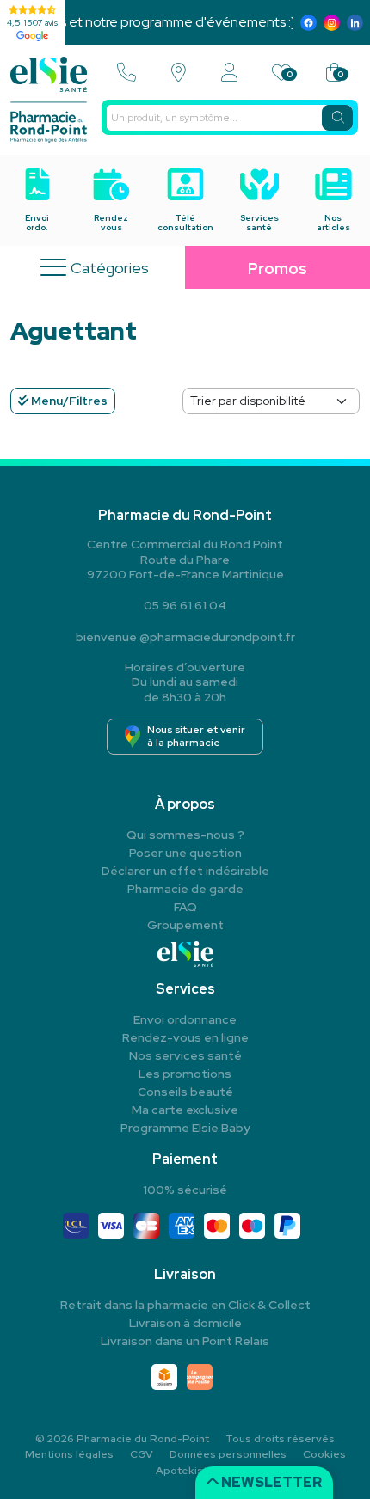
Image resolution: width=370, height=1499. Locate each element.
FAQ (185, 907)
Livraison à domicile (185, 1323)
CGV (141, 1454)
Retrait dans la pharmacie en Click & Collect (185, 1304)
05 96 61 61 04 (185, 605)
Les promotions (185, 1073)
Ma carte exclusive (185, 1109)
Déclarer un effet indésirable (185, 870)
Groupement (185, 925)
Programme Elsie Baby (185, 1127)
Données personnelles (228, 1454)
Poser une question (185, 852)
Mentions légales (69, 1454)
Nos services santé (185, 1055)
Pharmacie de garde (185, 888)
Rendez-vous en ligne (185, 1037)
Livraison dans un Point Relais (185, 1341)
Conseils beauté (185, 1091)
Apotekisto (185, 1471)
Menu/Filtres (68, 400)
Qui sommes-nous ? (185, 834)
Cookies (324, 1454)
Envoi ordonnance (185, 1019)
